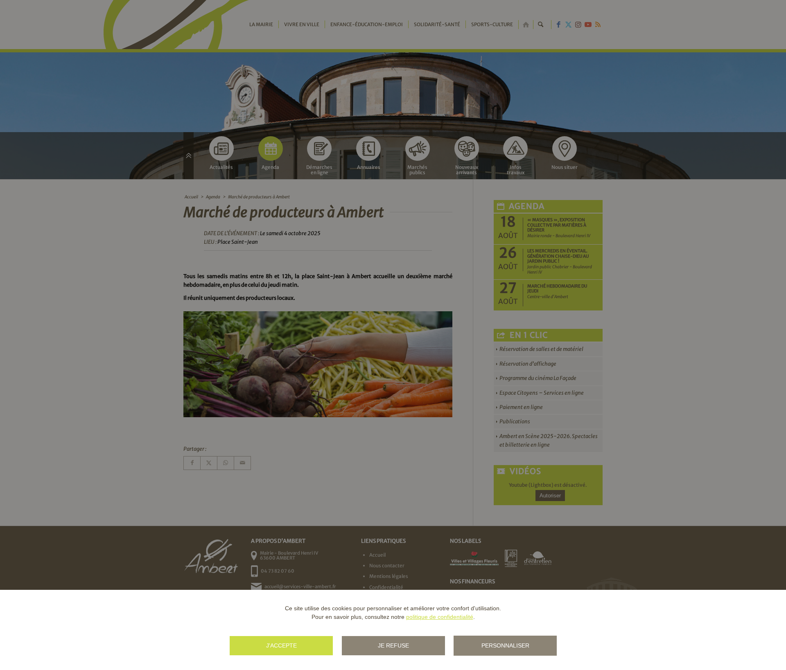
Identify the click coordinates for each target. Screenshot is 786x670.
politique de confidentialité (439, 617)
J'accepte (281, 645)
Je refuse (393, 645)
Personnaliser (505, 645)
